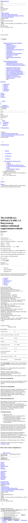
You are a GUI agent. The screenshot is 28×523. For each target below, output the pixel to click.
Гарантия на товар (5, 484)
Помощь (3, 479)
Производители (4, 466)
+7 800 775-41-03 (12, 15)
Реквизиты (6, 90)
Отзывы (5, 88)
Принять (23, 515)
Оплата (5, 283)
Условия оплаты (4, 481)
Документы (6, 89)
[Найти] (2, 12)
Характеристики (7, 280)
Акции (2, 463)
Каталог (3, 462)
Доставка (5, 284)
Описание (5, 278)
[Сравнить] (2, 235)
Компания (3, 468)
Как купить (6, 282)
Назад (8, 162)
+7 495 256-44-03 (7, 17)
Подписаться (4, 458)
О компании (6, 84)
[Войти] (1, 140)
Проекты (3, 464)
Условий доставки (5, 443)
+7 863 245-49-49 (5, 13)
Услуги (2, 467)
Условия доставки (5, 483)
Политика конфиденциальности (11, 519)
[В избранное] (2, 233)
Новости (5, 85)
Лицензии (5, 86)
